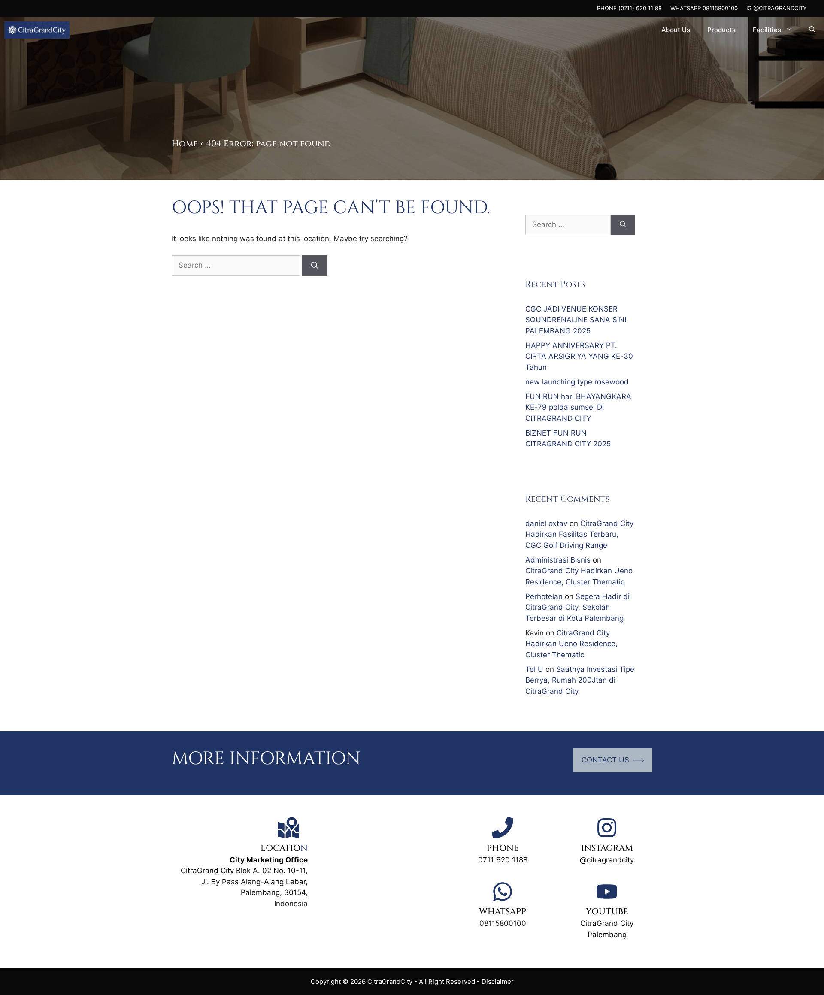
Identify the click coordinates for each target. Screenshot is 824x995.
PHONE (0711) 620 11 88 (629, 8)
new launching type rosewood (577, 382)
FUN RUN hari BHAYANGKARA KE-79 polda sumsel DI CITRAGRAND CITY (578, 407)
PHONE (503, 848)
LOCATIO (280, 848)
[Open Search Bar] (812, 30)
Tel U (534, 669)
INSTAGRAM (607, 848)
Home (185, 143)
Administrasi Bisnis (558, 560)
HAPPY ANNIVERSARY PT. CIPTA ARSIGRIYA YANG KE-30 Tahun (579, 356)
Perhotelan (544, 596)
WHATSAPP (502, 911)
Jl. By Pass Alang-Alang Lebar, (254, 881)
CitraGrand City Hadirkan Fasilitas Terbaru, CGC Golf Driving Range (579, 534)
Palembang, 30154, (274, 892)
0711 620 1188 (502, 860)
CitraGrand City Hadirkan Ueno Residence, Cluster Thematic (571, 644)
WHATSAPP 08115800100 (704, 8)
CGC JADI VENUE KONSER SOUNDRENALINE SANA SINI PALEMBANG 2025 (575, 320)
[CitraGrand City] (37, 30)
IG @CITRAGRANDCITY (776, 8)
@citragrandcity (607, 860)
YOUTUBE (607, 911)
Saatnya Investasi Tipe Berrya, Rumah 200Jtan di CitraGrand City (579, 680)
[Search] (314, 265)
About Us (675, 30)
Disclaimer (498, 981)
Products (721, 30)
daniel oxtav (546, 523)
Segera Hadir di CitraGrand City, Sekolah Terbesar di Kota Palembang (577, 607)
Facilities (767, 30)
